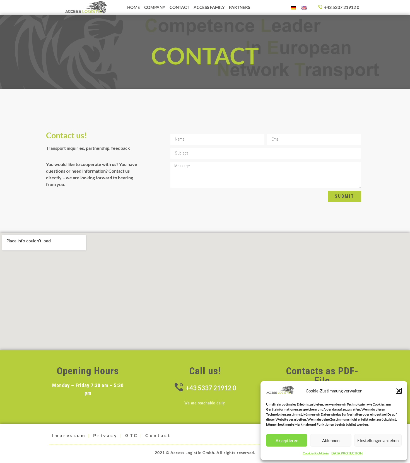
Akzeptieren (287, 440)
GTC (131, 435)
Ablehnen (330, 440)
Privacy (105, 435)
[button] (399, 391)
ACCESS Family (209, 7)
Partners (239, 7)
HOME (133, 7)
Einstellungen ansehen (378, 440)
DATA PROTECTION (347, 453)
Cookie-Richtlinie (316, 453)
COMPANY (154, 7)
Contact (158, 435)
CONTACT (179, 7)
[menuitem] (293, 7)
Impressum (69, 435)
